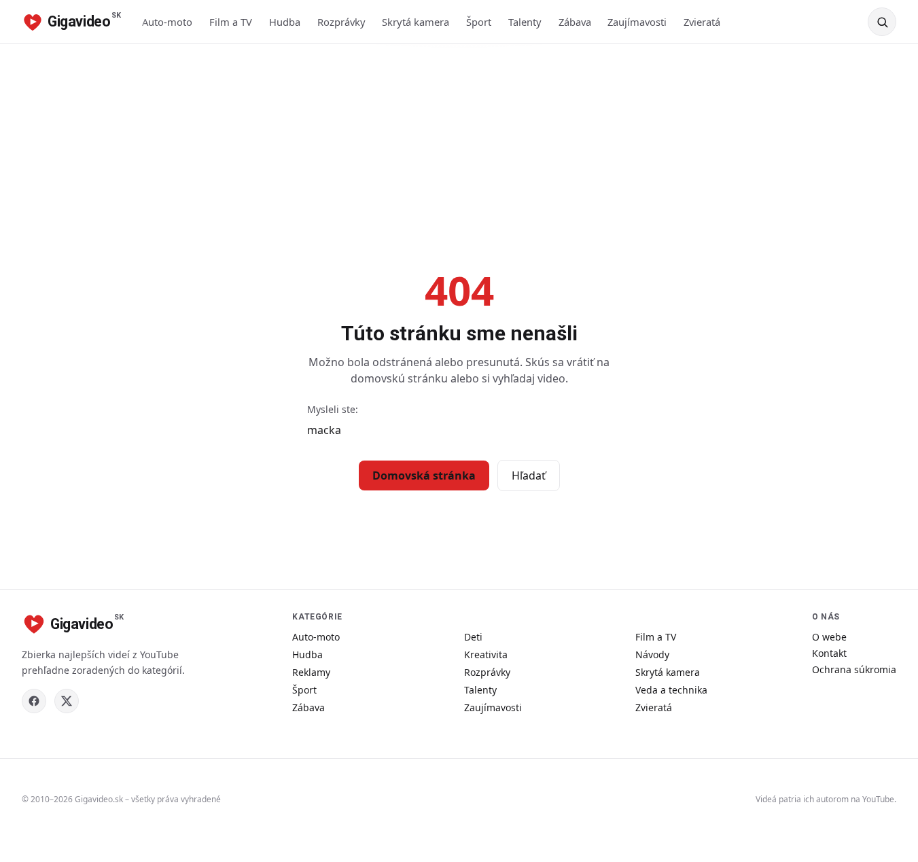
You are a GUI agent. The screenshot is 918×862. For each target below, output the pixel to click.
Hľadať (529, 475)
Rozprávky (341, 22)
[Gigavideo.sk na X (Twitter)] (66, 701)
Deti (473, 636)
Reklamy (311, 672)
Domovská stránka (424, 475)
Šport (478, 22)
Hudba (284, 22)
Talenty (525, 22)
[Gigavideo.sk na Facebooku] (34, 701)
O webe (829, 636)
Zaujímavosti (637, 22)
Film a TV (230, 22)
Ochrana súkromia (854, 669)
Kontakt (829, 653)
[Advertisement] (459, 146)
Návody (652, 654)
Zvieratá (702, 22)
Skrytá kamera (415, 22)
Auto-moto (167, 22)
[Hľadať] (882, 21)
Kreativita (486, 654)
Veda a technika (671, 689)
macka (324, 430)
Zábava (575, 22)
